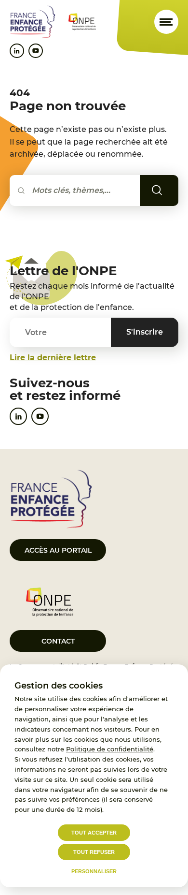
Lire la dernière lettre (53, 357)
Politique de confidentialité (109, 749)
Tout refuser (94, 852)
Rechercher (170, 190)
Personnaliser (94, 871)
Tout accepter (94, 833)
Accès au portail (58, 550)
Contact (58, 641)
